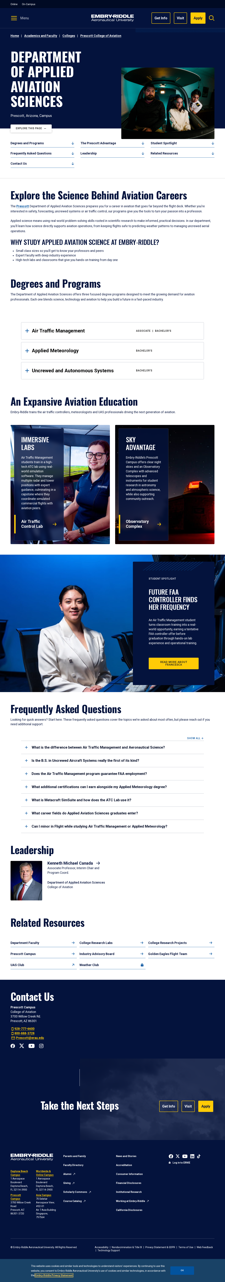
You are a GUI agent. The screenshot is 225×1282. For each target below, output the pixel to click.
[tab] (112, 747)
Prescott (22, 206)
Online (14, 4)
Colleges (68, 36)
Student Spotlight (164, 143)
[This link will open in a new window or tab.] (171, 1156)
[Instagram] (41, 1045)
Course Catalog (72, 1201)
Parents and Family (74, 1156)
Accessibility (101, 1247)
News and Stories (126, 1156)
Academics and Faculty (40, 36)
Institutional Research (129, 1192)
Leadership (89, 153)
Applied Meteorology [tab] (92, 350)
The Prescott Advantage (98, 143)
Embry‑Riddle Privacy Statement (54, 1275)
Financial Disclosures (128, 1183)
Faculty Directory (73, 1165)
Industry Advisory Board (96, 954)
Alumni (67, 1174)
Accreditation (124, 1165)
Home (15, 36)
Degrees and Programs (27, 143)
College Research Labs (95, 943)
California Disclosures (129, 1210)
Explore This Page (29, 128)
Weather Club (89, 965)
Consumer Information (129, 1174)
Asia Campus (43, 1195)
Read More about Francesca (173, 663)
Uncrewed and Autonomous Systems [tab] (92, 371)
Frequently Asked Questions (31, 153)
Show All (193, 738)
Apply (205, 1106)
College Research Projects (167, 943)
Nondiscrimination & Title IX (127, 1247)
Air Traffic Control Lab (32, 524)
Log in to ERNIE (181, 1162)
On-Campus (28, 4)
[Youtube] (31, 1045)
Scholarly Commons (75, 1192)
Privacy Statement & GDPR (160, 1247)
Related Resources (164, 153)
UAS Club (17, 965)
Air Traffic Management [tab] (101, 331)
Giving (67, 1183)
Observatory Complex (137, 524)
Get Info (161, 18)
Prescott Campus (23, 954)
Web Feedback (205, 1247)
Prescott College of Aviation (100, 36)
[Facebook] (13, 1045)
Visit (180, 18)
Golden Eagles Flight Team (167, 954)
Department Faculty (25, 943)
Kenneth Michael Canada (70, 863)
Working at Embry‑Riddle (130, 1201)
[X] (21, 1045)
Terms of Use (185, 1247)
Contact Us (19, 163)
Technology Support (109, 1250)
